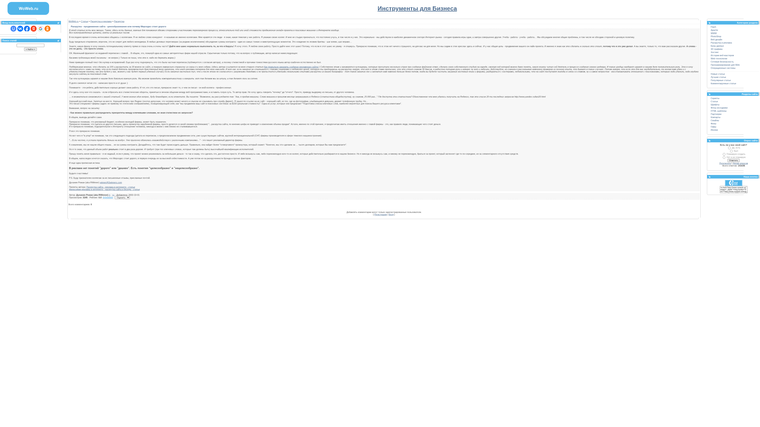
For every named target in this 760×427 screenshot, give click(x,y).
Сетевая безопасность (722, 61)
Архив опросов (740, 163)
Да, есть (736, 147)
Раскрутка (119, 21)
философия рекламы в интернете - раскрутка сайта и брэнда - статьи (104, 189)
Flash (713, 27)
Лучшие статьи (718, 77)
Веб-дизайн (716, 39)
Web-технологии (719, 58)
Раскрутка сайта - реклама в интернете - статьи (110, 187)
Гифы (713, 127)
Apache (714, 30)
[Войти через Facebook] (27, 29)
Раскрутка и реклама (101, 21)
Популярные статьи (721, 80)
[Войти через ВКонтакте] (20, 29)
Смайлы (715, 120)
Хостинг (715, 52)
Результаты (725, 163)
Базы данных (717, 46)
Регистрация (380, 214)
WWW (714, 33)
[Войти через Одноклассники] (47, 29)
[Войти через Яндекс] (34, 29)
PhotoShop (716, 36)
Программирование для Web (725, 65)
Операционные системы (723, 68)
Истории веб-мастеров (722, 55)
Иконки (714, 130)
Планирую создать (736, 154)
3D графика (716, 49)
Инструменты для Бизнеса (417, 8)
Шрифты (715, 104)
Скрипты (715, 98)
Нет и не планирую (736, 157)
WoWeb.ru (73, 21)
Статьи (84, 21)
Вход (391, 214)
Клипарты (715, 117)
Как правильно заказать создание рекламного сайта (291, 67)
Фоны (713, 123)
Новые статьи (718, 74)
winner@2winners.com (111, 182)
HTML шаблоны (719, 111)
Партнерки (716, 114)
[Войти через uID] (13, 29)
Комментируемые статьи (723, 83)
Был (736, 151)
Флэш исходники (719, 108)
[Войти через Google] (40, 29)
